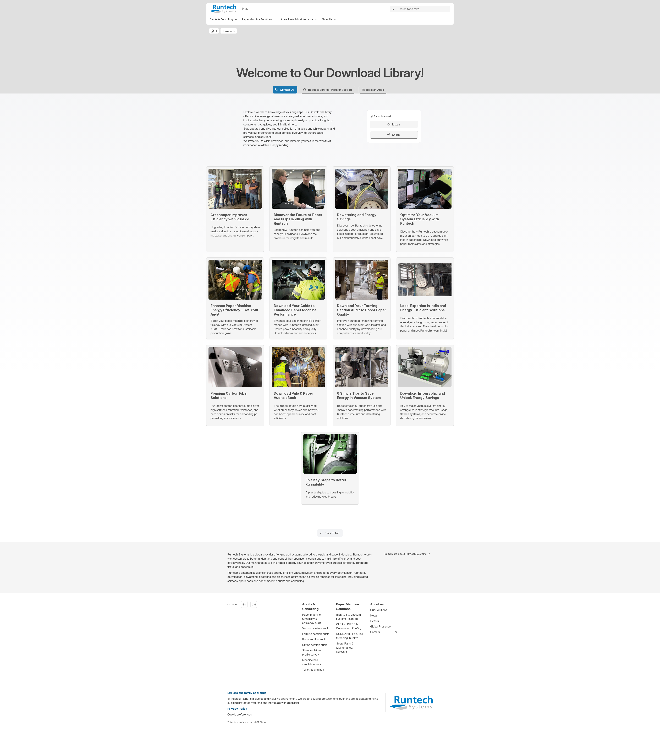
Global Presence (380, 626)
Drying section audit (314, 645)
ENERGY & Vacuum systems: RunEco (348, 616)
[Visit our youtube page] (253, 604)
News (373, 615)
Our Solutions (378, 610)
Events (374, 621)
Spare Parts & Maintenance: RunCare (344, 647)
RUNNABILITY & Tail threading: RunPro (349, 636)
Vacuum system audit (315, 628)
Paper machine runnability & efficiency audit (311, 619)
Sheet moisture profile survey (311, 652)
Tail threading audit (313, 669)
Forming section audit (315, 634)
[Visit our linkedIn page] (244, 604)
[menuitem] (224, 19)
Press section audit (314, 639)
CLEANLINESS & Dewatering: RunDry (348, 626)
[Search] (393, 9)
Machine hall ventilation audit (312, 662)
